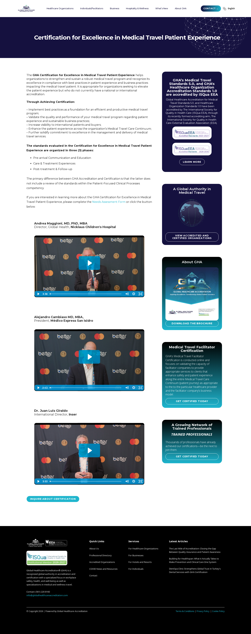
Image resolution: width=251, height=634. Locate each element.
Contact (93, 575)
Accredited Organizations (102, 562)
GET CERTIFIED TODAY (192, 401)
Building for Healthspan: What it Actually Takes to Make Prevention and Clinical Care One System (194, 560)
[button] (60, 8)
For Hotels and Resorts (140, 562)
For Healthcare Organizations (143, 548)
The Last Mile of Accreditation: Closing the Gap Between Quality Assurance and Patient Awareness (194, 550)
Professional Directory (100, 555)
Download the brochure (192, 323)
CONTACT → (210, 8)
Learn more (192, 161)
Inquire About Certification (53, 498)
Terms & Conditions (185, 611)
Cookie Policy (218, 611)
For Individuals (135, 568)
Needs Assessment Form (109, 201)
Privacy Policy (203, 611)
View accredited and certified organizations (192, 237)
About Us (94, 548)
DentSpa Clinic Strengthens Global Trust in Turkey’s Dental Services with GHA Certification (195, 570)
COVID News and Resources (103, 568)
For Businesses (135, 555)
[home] (26, 8)
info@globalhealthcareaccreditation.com (47, 595)
